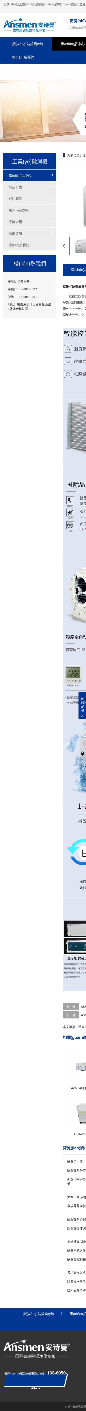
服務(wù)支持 (18, 210)
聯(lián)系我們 (23, 57)
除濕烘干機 (75, 1161)
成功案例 (15, 198)
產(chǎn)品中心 (20, 175)
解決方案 (15, 187)
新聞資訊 (15, 233)
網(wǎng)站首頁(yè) (27, 43)
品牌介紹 (15, 221)
